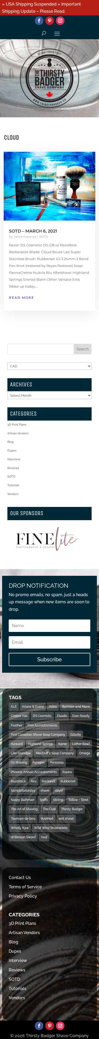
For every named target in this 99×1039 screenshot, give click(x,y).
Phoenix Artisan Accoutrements (34, 772)
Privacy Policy (23, 896)
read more (21, 298)
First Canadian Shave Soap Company (38, 735)
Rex (33, 781)
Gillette (75, 735)
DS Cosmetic (42, 716)
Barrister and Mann (76, 706)
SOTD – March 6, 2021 (33, 231)
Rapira (67, 772)
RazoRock (18, 781)
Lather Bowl (81, 744)
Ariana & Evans (33, 706)
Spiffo (44, 800)
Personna (57, 762)
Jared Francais (25, 237)
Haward (17, 744)
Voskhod (47, 819)
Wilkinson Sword (23, 837)
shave (45, 790)
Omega (84, 753)
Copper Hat (19, 716)
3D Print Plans (16, 424)
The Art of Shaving (24, 809)
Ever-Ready (81, 716)
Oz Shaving (19, 762)
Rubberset (68, 781)
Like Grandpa (21, 753)
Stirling (58, 800)
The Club (49, 809)
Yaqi (44, 837)
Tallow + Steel (78, 800)
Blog (10, 442)
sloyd (59, 790)
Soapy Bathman (22, 800)
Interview (13, 459)
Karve (62, 744)
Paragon (38, 762)
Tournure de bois (23, 819)
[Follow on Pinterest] (49, 20)
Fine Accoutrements (42, 725)
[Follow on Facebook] (39, 20)
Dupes (11, 450)
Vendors (12, 494)
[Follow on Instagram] (60, 20)
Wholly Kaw (20, 828)
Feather (16, 725)
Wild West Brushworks (51, 828)
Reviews (13, 468)
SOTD (43, 237)
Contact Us (20, 877)
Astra (53, 706)
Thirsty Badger (72, 809)
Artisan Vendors (18, 433)
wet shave (66, 819)
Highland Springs (40, 744)
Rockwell (48, 781)
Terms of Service (25, 886)
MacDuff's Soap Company (55, 753)
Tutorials (13, 485)
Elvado (62, 716)
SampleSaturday (23, 790)
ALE (14, 706)
